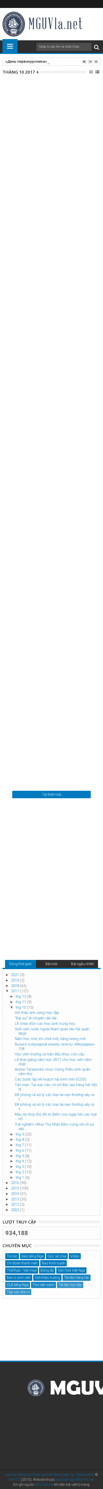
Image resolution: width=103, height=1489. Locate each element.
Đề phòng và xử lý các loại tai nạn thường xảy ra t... (54, 1096)
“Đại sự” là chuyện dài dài (36, 224)
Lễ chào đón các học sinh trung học (49, 321)
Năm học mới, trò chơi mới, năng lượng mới (46, 526)
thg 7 (20, 1145)
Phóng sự (56, 232)
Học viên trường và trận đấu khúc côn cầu (48, 739)
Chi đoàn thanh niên (22, 1263)
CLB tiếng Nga (17, 1285)
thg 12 (21, 996)
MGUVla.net (44, 1485)
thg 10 (21, 1007)
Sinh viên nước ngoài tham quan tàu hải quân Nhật (51, 422)
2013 (15, 1199)
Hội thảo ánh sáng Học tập (38, 127)
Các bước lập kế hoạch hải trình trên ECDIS (50, 1079)
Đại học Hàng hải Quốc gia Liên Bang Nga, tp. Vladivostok (49, 1475)
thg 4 (20, 1161)
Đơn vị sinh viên (19, 1278)
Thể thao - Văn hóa (21, 1270)
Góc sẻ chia (57, 1256)
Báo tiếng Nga (33, 1256)
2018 (15, 986)
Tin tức (55, 135)
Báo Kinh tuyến (60, 641)
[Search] (96, 47)
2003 (15, 1210)
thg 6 (20, 1150)
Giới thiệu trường (47, 1278)
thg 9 (20, 1134)
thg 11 (21, 1002)
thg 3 (20, 1166)
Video (74, 1256)
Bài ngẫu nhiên (82, 964)
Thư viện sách (43, 1285)
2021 (15, 975)
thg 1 (20, 1177)
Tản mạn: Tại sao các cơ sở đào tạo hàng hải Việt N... (56, 1087)
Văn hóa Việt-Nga (71, 1270)
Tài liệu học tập (70, 1285)
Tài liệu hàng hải (76, 1278)
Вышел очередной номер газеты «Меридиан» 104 (48, 630)
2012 (15, 1204)
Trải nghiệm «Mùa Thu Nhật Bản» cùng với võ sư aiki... (54, 1126)
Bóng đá (47, 1270)
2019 (15, 980)
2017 (15, 991)
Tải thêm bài (51, 794)
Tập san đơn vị (18, 1292)
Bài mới (51, 964)
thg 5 (20, 1156)
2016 (15, 1183)
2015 (15, 1188)
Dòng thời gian (20, 964)
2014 (15, 1193)
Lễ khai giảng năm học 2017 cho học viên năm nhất (53, 1061)
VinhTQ (14, 1480)
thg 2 (20, 1172)
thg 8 (20, 1139)
